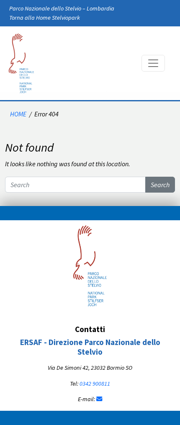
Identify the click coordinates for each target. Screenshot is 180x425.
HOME (18, 114)
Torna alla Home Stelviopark (44, 17)
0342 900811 (95, 383)
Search (160, 184)
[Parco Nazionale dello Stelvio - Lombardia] (90, 264)
